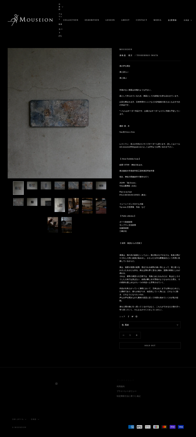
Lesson (110, 20)
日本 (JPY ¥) (18, 419)
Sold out (150, 345)
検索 (60, 24)
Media (158, 20)
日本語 (59, 6)
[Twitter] (132, 316)
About (125, 20)
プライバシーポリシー (127, 391)
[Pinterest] (136, 316)
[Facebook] (128, 316)
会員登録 (172, 20)
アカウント (60, 16)
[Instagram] (56, 383)
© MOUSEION (19, 427)
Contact (141, 20)
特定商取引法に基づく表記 (129, 396)
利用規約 (121, 386)
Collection (70, 20)
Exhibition (92, 20)
